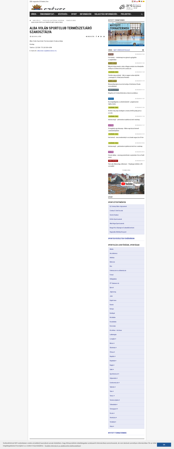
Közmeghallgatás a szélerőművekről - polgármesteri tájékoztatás (123, 103)
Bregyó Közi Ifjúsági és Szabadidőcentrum (122, 228)
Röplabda (112, 361)
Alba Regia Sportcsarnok (117, 223)
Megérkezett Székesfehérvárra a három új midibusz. (123, 93)
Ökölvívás (112, 348)
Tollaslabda (113, 404)
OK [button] (164, 444)
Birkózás (112, 262)
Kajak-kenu (113, 300)
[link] (126, 34)
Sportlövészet (114, 374)
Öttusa (112, 352)
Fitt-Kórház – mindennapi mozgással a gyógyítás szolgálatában (122, 59)
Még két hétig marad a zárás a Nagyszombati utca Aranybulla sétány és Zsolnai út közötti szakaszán (126, 67)
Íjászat (112, 287)
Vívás (111, 426)
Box (111, 266)
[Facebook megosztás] (96, 36)
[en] (135, 1)
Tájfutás (112, 387)
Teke (111, 391)
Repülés (112, 356)
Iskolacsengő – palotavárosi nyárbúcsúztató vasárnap (124, 120)
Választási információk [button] (105, 14)
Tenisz (111, 396)
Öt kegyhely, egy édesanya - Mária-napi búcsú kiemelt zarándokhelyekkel (123, 129)
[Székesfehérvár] (48, 7)
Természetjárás (71, 20)
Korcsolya (113, 326)
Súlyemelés (113, 378)
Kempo (112, 309)
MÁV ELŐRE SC (37, 20)
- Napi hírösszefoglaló (121, 50)
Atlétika (112, 258)
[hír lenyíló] (143, 50)
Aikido (111, 249)
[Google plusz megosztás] (101, 36)
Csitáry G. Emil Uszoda (116, 211)
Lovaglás (112, 339)
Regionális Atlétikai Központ (118, 232)
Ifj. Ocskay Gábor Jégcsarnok (118, 206)
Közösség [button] (62, 14)
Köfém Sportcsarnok (116, 219)
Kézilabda (112, 317)
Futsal (111, 275)
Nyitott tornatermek (117, 433)
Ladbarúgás (113, 334)
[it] (141, 1)
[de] (139, 1)
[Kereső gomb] (141, 14)
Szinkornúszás (114, 383)
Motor (111, 343)
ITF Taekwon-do (114, 283)
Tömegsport (113, 409)
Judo (111, 296)
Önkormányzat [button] (47, 14)
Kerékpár (112, 313)
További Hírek (126, 170)
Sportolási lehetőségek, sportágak (53, 20)
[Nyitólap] (30, 20)
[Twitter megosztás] (98, 36)
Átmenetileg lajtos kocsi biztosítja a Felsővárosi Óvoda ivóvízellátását (124, 85)
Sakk (111, 369)
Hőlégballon (113, 279)
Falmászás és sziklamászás (118, 270)
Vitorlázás (113, 417)
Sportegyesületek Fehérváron (121, 238)
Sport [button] (74, 14)
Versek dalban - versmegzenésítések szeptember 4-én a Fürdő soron (126, 156)
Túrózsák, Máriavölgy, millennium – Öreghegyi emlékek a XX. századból (125, 165)
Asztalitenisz (114, 253)
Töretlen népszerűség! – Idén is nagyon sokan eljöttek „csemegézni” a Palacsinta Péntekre (123, 76)
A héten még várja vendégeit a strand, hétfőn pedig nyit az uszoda (125, 112)
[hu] (132, 1)
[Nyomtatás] (104, 36)
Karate (112, 305)
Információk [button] (85, 14)
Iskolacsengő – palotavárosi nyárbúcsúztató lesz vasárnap (125, 146)
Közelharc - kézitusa (116, 330)
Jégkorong (113, 292)
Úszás (111, 413)
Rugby (111, 365)
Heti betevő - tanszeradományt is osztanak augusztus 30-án (125, 137)
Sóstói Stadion (114, 215)
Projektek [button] (126, 14)
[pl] (137, 1)
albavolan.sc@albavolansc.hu (47, 51)
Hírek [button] (33, 14)
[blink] (143, 1)
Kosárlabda (113, 322)
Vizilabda (112, 422)
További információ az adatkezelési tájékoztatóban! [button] (63, 446)
